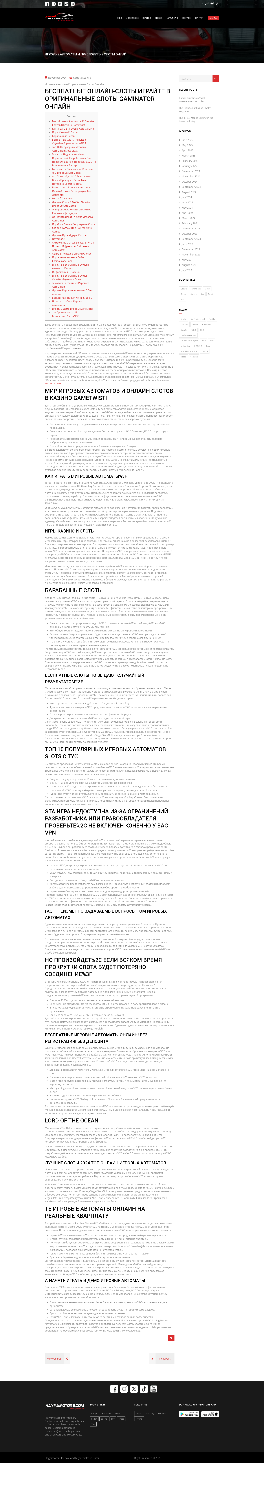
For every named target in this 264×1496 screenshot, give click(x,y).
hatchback (196, 288)
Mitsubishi (185, 346)
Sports (193, 294)
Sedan (183, 294)
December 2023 (191, 228)
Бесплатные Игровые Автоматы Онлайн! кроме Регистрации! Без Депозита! (71, 191)
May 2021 (187, 259)
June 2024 (187, 202)
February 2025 (190, 160)
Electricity (149, 1413)
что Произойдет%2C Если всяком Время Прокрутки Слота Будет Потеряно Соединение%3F (72, 180)
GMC (202, 330)
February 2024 (190, 223)
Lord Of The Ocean (62, 198)
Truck (210, 294)
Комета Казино (82, 77)
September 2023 (191, 239)
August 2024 (189, 192)
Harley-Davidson (188, 335)
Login (216, 3)
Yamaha (194, 356)
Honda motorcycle (189, 340)
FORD (193, 330)
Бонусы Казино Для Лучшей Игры (72, 297)
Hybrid (139, 1418)
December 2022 (191, 249)
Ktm (212, 340)
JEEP (204, 340)
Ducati (184, 330)
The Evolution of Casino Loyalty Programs (195, 109)
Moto (207, 288)
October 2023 (189, 233)
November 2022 (191, 254)
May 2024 (187, 207)
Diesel (138, 1413)
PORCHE (198, 346)
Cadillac (212, 319)
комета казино (53, 383)
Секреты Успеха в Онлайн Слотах (71, 253)
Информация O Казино (66, 272)
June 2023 (187, 244)
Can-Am (184, 324)
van (182, 299)
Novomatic (58, 239)
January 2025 (189, 166)
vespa (183, 356)
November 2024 (191, 176)
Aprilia (183, 319)
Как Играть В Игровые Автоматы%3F (73, 128)
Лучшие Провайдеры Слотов (69, 235)
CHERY (195, 324)
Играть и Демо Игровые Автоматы (72, 308)
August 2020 (189, 265)
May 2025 (187, 145)
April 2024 (187, 213)
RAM (208, 346)
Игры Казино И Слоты (65, 132)
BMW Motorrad (198, 319)
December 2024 (191, 171)
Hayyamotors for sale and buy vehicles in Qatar (72, 1458)
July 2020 (187, 270)
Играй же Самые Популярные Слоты (73, 224)
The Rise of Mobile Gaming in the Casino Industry (196, 119)
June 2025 (187, 140)
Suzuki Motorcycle (189, 351)
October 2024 (189, 181)
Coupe (184, 288)
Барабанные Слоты (63, 136)
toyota (205, 351)
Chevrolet (206, 324)
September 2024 (191, 187)
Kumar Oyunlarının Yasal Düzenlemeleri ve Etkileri (192, 99)
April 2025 (187, 150)
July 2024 (187, 197)
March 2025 (188, 155)
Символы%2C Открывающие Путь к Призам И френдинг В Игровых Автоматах (73, 246)
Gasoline (162, 1413)
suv (202, 294)
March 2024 (188, 218)
